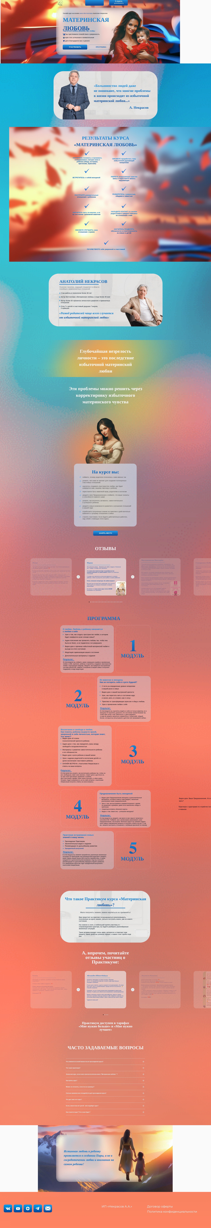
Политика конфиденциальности (172, 1211)
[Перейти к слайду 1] (103, 1014)
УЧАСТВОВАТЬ (75, 47)
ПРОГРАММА (101, 47)
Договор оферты (160, 1206)
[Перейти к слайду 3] (106, 1014)
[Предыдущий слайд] (78, 576)
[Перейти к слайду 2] (104, 1014)
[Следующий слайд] (132, 576)
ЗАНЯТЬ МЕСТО (105, 533)
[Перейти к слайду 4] (107, 1014)
